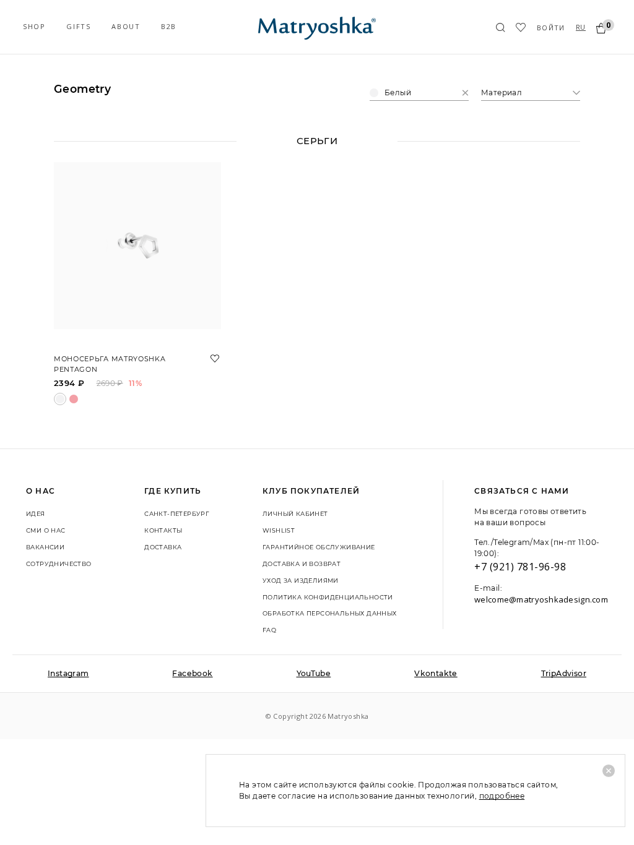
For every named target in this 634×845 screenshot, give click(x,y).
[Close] (608, 771)
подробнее (502, 795)
